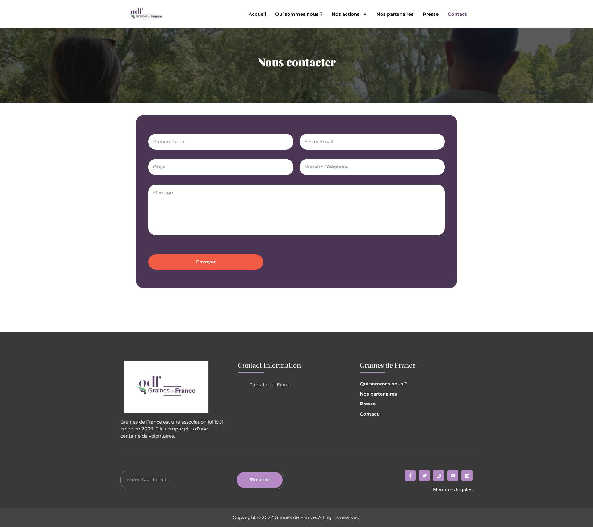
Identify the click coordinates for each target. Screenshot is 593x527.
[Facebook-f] (410, 475)
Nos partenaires (395, 14)
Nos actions (346, 14)
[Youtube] (452, 475)
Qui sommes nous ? (298, 14)
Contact (457, 14)
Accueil (257, 14)
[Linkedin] (467, 475)
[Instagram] (438, 475)
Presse (431, 14)
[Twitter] (424, 475)
